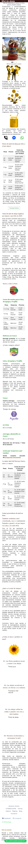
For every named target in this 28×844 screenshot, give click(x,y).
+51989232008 (10, 808)
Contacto (14, 813)
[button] (15, 840)
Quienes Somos (14, 806)
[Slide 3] (16, 62)
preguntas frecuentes (13, 457)
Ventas (20, 808)
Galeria (8, 811)
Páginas (15, 811)
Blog (20, 811)
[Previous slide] (4, 48)
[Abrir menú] (25, 1)
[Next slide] (23, 48)
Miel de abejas (7, 830)
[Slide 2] (15, 62)
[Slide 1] (12, 62)
